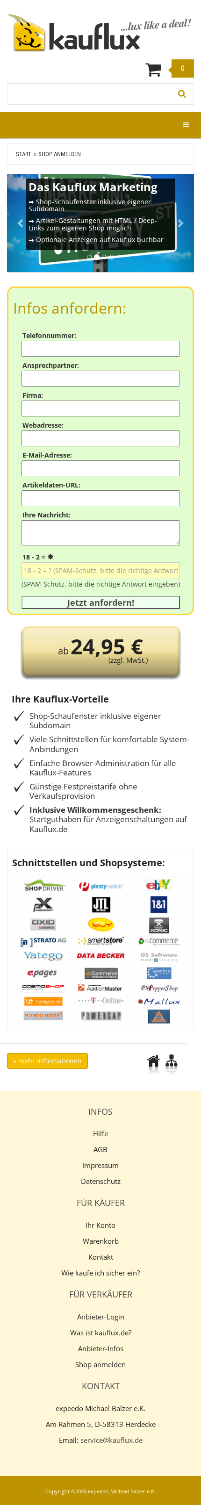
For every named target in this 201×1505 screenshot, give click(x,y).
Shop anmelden (100, 1364)
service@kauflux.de (111, 1440)
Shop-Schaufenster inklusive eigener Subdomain (90, 205)
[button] (21, 223)
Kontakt (100, 1256)
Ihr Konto (100, 1225)
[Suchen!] (182, 94)
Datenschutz (101, 1181)
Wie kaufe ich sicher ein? (100, 1272)
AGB (100, 1149)
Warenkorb (101, 1241)
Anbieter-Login (100, 1316)
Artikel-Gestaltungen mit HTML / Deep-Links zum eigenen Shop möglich (93, 224)
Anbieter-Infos (100, 1348)
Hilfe (100, 1133)
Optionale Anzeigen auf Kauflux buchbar (100, 239)
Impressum (100, 1165)
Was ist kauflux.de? (100, 1332)
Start (23, 154)
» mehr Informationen (47, 1060)
